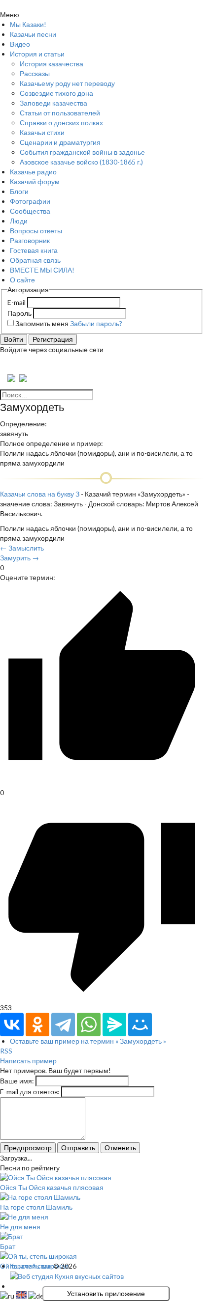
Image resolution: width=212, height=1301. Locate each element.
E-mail (16, 302)
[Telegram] (63, 1024)
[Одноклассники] (37, 1024)
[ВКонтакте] (12, 1024)
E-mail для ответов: (30, 1091)
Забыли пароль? (96, 323)
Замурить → (19, 558)
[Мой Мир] (140, 1024)
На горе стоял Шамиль (36, 1207)
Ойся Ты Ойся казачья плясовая (52, 1187)
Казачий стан (31, 1266)
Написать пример (28, 1060)
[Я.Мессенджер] (114, 1024)
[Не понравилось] (102, 998)
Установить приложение (106, 1294)
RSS (6, 1051)
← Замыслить (22, 548)
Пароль (19, 313)
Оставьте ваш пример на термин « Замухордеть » (88, 1041)
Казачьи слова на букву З (39, 494)
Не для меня (20, 1226)
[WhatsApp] (89, 1024)
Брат (7, 1246)
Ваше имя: (17, 1081)
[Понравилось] (102, 782)
